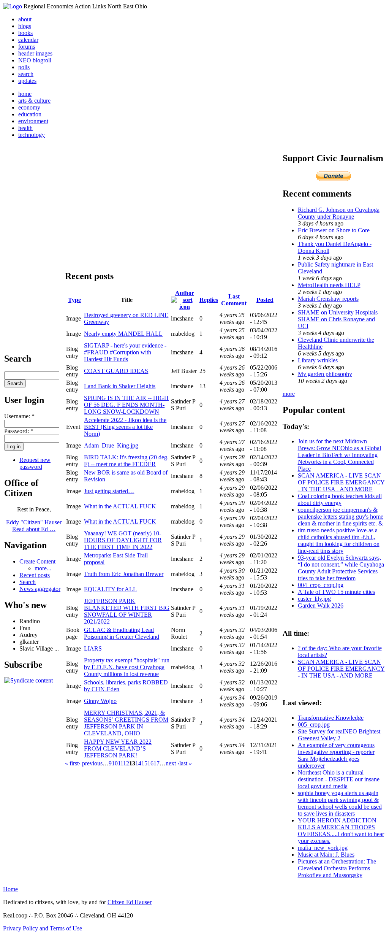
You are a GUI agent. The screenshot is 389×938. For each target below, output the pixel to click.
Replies (208, 300)
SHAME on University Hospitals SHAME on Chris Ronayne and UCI (338, 319)
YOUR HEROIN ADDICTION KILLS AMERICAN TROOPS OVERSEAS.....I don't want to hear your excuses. (341, 830)
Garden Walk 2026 (320, 605)
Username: (19, 416)
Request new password (35, 463)
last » (185, 763)
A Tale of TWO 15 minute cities (336, 592)
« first (72, 763)
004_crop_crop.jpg (320, 585)
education (29, 114)
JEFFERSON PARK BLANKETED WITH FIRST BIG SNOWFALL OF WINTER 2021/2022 (126, 611)
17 (156, 763)
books (25, 33)
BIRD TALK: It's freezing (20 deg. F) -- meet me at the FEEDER (126, 460)
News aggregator (39, 589)
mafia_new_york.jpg (323, 847)
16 (150, 763)
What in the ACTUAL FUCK (120, 506)
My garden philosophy (325, 374)
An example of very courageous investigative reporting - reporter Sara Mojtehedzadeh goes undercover (336, 755)
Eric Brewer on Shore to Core (334, 230)
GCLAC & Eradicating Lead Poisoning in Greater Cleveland (121, 633)
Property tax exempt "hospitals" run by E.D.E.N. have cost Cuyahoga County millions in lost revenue (126, 667)
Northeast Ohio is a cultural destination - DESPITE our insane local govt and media (339, 779)
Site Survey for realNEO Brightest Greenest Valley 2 (339, 734)
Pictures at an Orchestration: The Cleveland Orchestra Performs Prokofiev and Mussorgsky (337, 868)
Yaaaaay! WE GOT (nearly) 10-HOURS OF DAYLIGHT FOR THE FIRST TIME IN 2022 (123, 540)
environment (33, 121)
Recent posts (34, 575)
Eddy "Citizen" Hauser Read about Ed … (34, 525)
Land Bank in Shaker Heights (119, 386)
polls (24, 67)
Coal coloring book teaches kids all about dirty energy (340, 499)
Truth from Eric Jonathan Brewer (123, 574)
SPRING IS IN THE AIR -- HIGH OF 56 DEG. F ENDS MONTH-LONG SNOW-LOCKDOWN (126, 405)
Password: (18, 431)
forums (26, 46)
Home (10, 889)
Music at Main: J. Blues (326, 854)
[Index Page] (12, 6)
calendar (28, 40)
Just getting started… (109, 491)
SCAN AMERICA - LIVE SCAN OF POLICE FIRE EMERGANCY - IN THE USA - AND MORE (341, 482)
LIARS (93, 648)
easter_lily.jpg (314, 598)
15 (144, 763)
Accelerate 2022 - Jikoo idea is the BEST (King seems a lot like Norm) (125, 427)
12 (126, 763)
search (25, 74)
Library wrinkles (318, 360)
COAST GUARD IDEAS (116, 371)
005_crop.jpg (314, 724)
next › (172, 763)
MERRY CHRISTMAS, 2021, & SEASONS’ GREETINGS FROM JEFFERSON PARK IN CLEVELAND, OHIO (126, 722)
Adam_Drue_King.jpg (111, 445)
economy (29, 107)
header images (35, 53)
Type (74, 300)
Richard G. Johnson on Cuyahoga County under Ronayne (339, 213)
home (25, 93)
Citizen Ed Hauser (130, 902)
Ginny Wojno (100, 701)
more (289, 393)
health (25, 128)
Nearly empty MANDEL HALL (123, 333)
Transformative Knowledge (331, 717)
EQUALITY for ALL (110, 589)
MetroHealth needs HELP (329, 285)
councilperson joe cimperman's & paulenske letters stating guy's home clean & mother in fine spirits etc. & (340, 516)
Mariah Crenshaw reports (328, 298)
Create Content (37, 561)
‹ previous (91, 763)
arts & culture (34, 100)
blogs (24, 26)
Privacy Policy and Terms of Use (42, 928)
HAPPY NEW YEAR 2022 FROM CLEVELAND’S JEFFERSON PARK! (118, 748)
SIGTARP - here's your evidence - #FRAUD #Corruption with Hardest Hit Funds (125, 352)
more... (43, 568)
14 (138, 763)
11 (120, 763)
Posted (265, 300)
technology (31, 135)
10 (115, 763)
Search (27, 582)
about (25, 19)
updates (27, 81)
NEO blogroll (34, 60)
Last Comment (234, 299)
